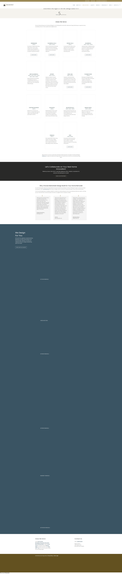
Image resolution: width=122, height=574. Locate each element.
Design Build (104, 5)
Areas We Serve (85, 5)
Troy (70, 135)
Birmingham (34, 43)
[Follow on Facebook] (86, 556)
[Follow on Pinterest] (86, 566)
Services (97, 5)
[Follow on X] (86, 560)
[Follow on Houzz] (86, 571)
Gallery (92, 5)
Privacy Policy (50, 555)
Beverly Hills (40, 541)
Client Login (56, 555)
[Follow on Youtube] (86, 568)
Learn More (33, 54)
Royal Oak (70, 74)
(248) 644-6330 (79, 541)
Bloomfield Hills (52, 43)
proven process (46, 189)
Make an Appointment (61, 176)
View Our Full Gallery (21, 247)
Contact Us (116, 5)
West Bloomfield (40, 544)
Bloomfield (88, 43)
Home (74, 5)
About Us (78, 5)
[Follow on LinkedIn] (86, 562)
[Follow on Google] (86, 564)
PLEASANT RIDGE (88, 74)
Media (110, 5)
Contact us (44, 156)
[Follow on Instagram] (86, 558)
